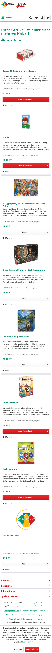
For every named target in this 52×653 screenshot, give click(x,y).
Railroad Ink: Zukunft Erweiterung (19, 71)
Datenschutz (27, 619)
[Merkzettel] (36, 17)
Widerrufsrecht (14, 619)
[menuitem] (6, 17)
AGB (7, 615)
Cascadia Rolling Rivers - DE (16, 336)
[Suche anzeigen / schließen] (30, 17)
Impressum (39, 619)
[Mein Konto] (42, 17)
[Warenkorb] (48, 17)
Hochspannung (10, 469)
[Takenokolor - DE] (26, 387)
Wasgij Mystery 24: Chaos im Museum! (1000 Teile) (24, 204)
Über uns (43, 611)
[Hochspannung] (26, 453)
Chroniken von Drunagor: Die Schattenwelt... (24, 270)
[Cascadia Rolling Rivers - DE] (26, 321)
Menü (9, 17)
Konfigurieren (32, 649)
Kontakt (15, 615)
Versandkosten (41, 603)
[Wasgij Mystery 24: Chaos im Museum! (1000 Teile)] (26, 188)
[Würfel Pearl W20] (26, 520)
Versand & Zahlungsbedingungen (32, 615)
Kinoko (6, 137)
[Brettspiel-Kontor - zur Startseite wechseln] (13, 7)
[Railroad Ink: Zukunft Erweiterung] (26, 55)
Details (24, 232)
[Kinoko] (26, 121)
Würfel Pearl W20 (11, 535)
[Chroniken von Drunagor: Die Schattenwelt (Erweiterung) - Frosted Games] (26, 254)
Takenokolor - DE (11, 402)
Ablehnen (18, 649)
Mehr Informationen (29, 642)
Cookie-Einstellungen (29, 611)
